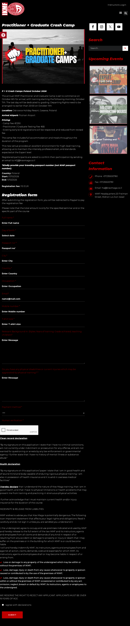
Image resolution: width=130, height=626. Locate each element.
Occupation (9, 281)
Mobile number (11, 306)
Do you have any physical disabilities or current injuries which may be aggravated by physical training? (39, 371)
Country (7, 268)
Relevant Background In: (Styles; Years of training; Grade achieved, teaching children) (42, 333)
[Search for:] (106, 48)
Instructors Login (117, 5)
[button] (3, 35)
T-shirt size (8, 319)
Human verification (13, 420)
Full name (8, 217)
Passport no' (9, 243)
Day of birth (9, 230)
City (4, 255)
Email (5, 293)
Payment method (12, 407)
